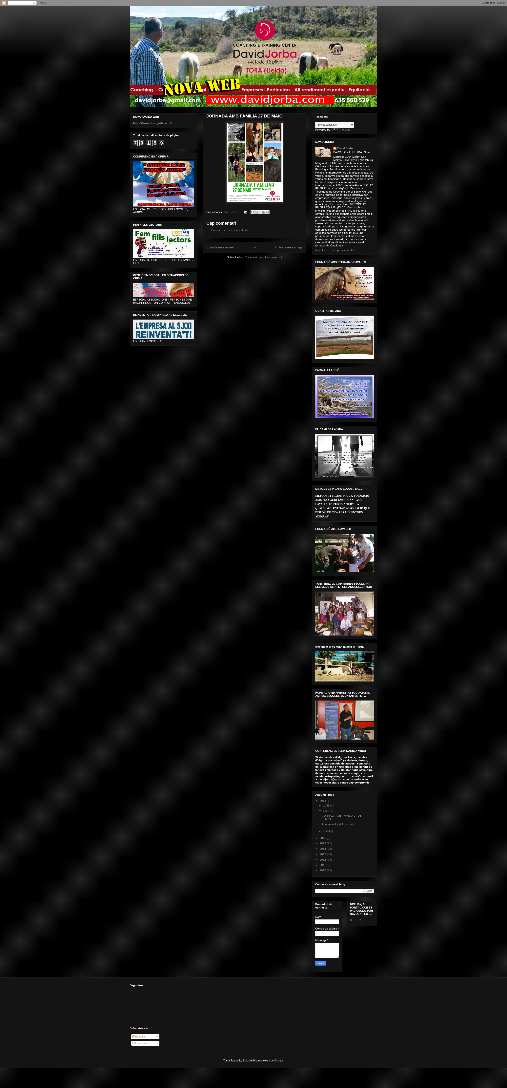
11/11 (326, 805)
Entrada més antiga (289, 247)
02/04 (327, 831)
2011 (323, 865)
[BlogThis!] (256, 212)
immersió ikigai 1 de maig (338, 824)
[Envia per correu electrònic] (252, 212)
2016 (323, 838)
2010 (323, 870)
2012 (323, 859)
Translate (345, 129)
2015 (323, 843)
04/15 (327, 810)
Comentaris (141, 1043)
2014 (323, 848)
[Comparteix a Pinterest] (268, 212)
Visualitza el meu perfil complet (334, 250)
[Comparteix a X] (260, 212)
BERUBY (355, 920)
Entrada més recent (220, 247)
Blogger (278, 1060)
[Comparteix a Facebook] (264, 212)
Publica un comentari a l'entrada (229, 230)
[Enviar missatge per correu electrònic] (245, 212)
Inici (254, 247)
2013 (323, 854)
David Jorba (345, 148)
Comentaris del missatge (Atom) (263, 257)
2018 (323, 800)
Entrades (140, 1036)
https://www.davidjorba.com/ (152, 123)
